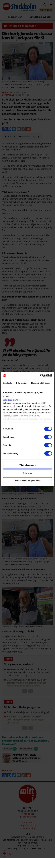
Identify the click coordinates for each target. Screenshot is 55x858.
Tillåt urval (27, 473)
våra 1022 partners (12, 400)
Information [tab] (21, 383)
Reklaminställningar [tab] (40, 383)
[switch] (48, 437)
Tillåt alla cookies (27, 465)
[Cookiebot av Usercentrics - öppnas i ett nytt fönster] (40, 375)
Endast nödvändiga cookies (27, 481)
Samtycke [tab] (7, 383)
